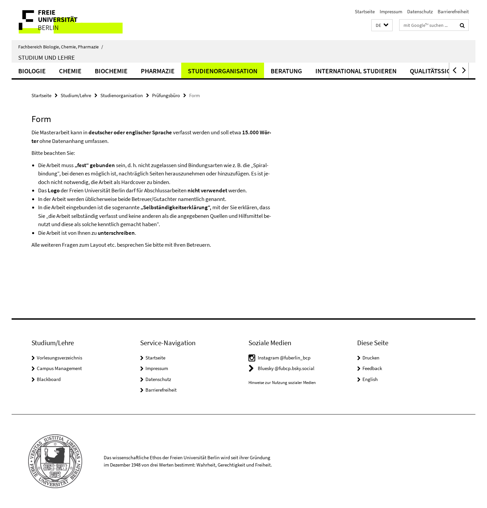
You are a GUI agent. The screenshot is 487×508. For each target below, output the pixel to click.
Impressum (391, 11)
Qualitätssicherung (442, 71)
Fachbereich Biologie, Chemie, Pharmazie (60, 46)
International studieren (356, 71)
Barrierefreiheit (453, 11)
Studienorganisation (222, 71)
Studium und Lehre (46, 57)
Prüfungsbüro (166, 95)
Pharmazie (158, 71)
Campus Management (59, 368)
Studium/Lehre (76, 95)
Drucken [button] (370, 357)
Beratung (286, 71)
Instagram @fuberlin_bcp (284, 357)
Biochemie (111, 71)
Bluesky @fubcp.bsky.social (286, 368)
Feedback (372, 368)
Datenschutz (420, 11)
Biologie (32, 71)
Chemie (70, 71)
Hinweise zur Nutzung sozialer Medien (282, 382)
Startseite (365, 11)
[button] (382, 25)
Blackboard (49, 379)
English (370, 379)
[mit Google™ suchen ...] (462, 25)
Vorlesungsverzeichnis (59, 357)
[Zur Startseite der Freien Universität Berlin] (67, 20)
